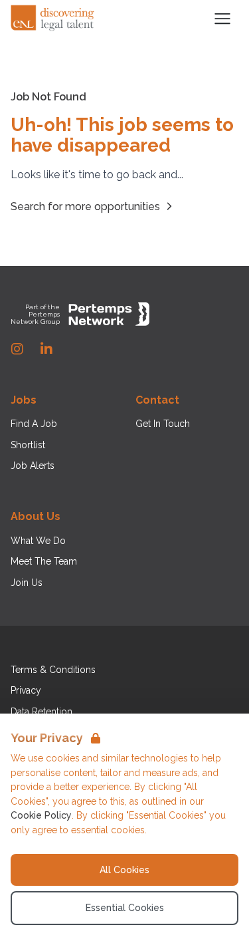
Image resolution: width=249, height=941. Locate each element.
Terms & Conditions (53, 669)
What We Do (38, 540)
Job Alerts (32, 465)
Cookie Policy (41, 815)
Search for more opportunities (85, 206)
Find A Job (34, 423)
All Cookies (124, 870)
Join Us (26, 582)
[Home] (53, 18)
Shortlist (28, 445)
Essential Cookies (125, 907)
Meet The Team (44, 561)
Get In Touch (162, 423)
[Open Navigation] (222, 19)
